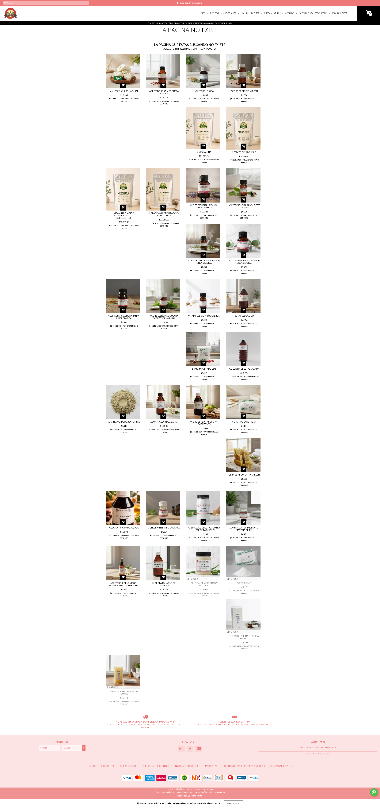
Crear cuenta (185, 3)
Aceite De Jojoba (204, 91)
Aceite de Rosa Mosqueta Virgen (164, 92)
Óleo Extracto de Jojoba (124, 527)
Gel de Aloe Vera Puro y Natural (204, 584)
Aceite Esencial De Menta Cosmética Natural (164, 317)
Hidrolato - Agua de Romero (164, 584)
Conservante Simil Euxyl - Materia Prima (244, 528)
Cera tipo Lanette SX (244, 421)
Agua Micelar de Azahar (164, 421)
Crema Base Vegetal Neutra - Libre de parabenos (204, 528)
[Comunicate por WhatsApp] (374, 792)
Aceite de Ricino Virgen (244, 91)
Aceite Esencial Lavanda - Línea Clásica (204, 206)
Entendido (233, 803)
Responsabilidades (339, 13)
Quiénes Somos (229, 13)
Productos (214, 13)
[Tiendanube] (190, 796)
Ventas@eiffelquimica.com (326, 747)
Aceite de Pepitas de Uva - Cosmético (204, 422)
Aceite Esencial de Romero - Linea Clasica (204, 261)
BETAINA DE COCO (244, 316)
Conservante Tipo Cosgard (164, 527)
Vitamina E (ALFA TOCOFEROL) (204, 316)
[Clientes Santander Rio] (234, 717)
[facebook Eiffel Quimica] (190, 749)
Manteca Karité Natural (124, 91)
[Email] (198, 749)
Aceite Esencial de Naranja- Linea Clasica (124, 317)
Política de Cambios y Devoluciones (312, 13)
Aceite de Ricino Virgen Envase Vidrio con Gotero (124, 584)
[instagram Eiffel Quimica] (181, 749)
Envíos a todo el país (271, 13)
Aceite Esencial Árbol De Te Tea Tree (244, 206)
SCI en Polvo (244, 583)
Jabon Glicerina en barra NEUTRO (123, 692)
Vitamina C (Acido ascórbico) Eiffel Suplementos (124, 215)
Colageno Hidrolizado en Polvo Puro (164, 214)
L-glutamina (204, 152)
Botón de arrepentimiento (215, 792)
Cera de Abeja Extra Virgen (244, 474)
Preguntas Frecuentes (249, 13)
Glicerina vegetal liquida (244, 369)
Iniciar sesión (197, 3)
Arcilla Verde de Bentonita (124, 421)
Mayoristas (289, 13)
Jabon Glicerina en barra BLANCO (244, 637)
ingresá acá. (199, 792)
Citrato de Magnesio (244, 152)
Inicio (203, 13)
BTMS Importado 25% (204, 369)
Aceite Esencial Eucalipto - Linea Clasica (244, 261)
